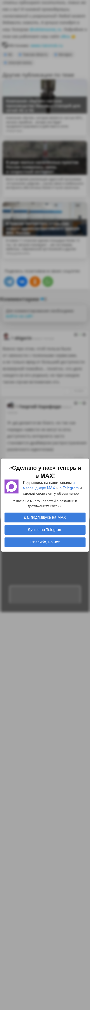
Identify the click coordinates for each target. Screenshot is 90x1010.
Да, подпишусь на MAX (45, 517)
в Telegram (69, 487)
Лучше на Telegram (45, 530)
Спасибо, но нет (45, 542)
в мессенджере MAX (49, 484)
